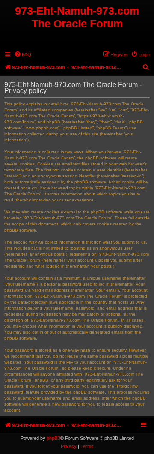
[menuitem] (22, 54)
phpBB (53, 438)
